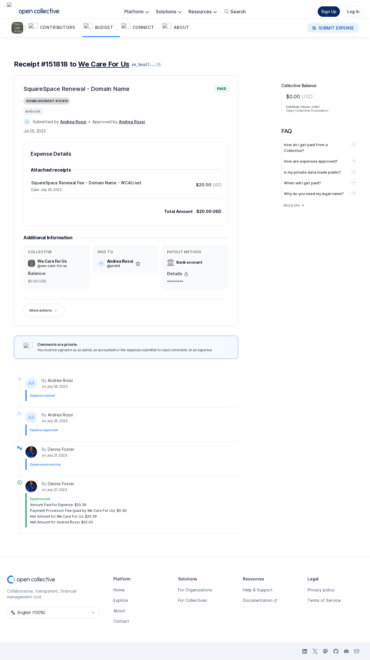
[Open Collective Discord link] (346, 651)
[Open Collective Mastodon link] (325, 651)
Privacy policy (321, 589)
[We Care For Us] (18, 28)
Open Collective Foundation (307, 111)
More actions (40, 310)
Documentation (258, 600)
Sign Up (328, 11)
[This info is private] (186, 274)
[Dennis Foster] (31, 452)
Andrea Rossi (60, 380)
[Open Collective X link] (315, 651)
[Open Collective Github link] (336, 651)
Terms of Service (324, 600)
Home (119, 589)
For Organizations (195, 589)
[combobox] (53, 612)
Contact (121, 621)
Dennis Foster (61, 449)
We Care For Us (103, 64)
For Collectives (192, 600)
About (119, 610)
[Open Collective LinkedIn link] (305, 651)
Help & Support (258, 589)
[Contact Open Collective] (357, 651)
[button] (54, 28)
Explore (120, 600)
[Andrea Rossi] (26, 121)
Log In (353, 11)
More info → (294, 205)
